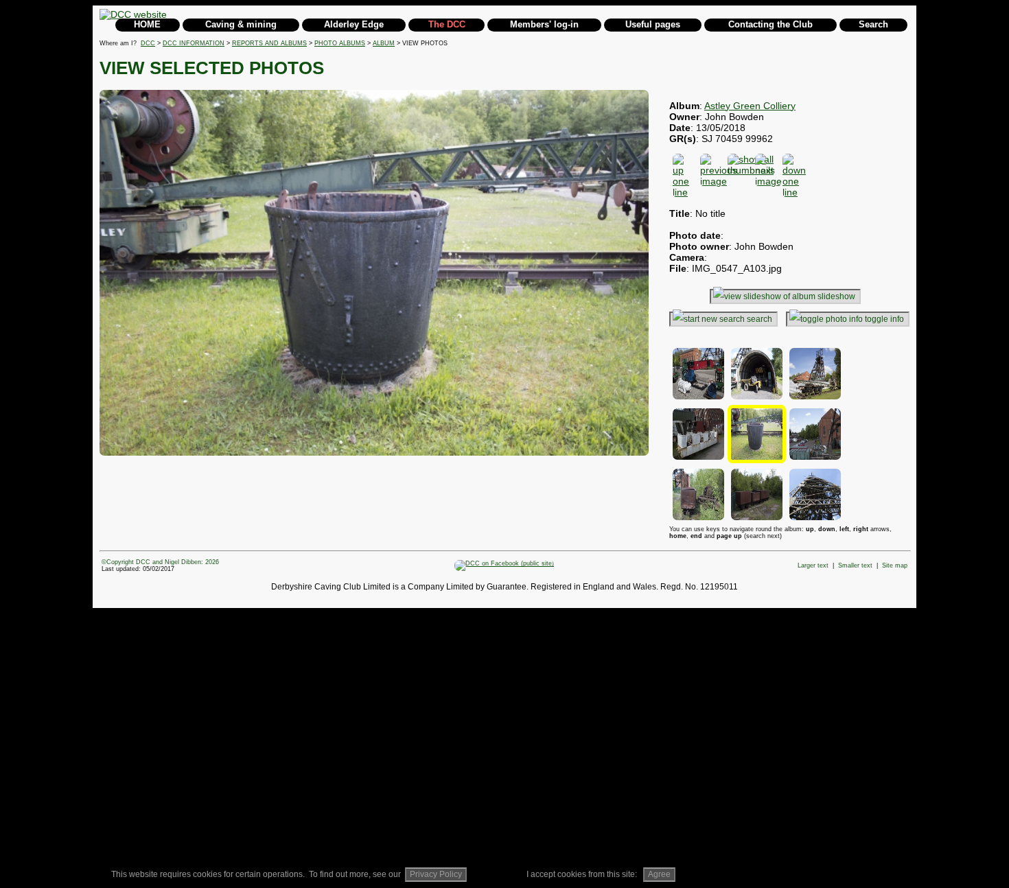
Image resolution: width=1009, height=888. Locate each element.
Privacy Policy (436, 874)
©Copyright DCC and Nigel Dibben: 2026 (160, 562)
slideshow (836, 296)
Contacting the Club (770, 24)
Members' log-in (544, 24)
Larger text (813, 565)
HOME (147, 24)
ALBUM (384, 43)
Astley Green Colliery (750, 105)
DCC (148, 43)
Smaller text (855, 565)
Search (873, 24)
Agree (659, 874)
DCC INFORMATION (193, 43)
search (759, 319)
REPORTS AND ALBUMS (269, 43)
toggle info (884, 319)
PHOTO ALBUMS (339, 43)
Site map (894, 565)
